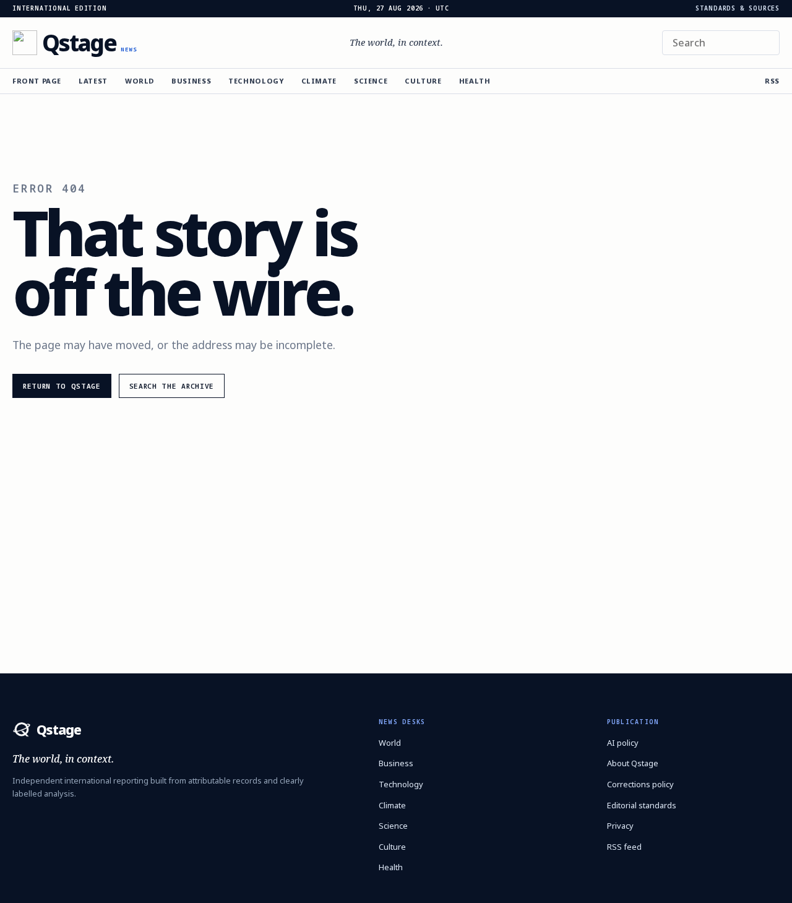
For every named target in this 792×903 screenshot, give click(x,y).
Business (191, 80)
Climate (319, 80)
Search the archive (171, 386)
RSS (772, 80)
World (139, 80)
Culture (423, 80)
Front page (36, 80)
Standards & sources (737, 9)
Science (370, 80)
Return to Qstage (62, 386)
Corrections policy (640, 784)
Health (475, 80)
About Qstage (632, 763)
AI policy (623, 742)
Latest (93, 80)
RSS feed (624, 846)
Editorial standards (641, 805)
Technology (255, 80)
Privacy (620, 825)
